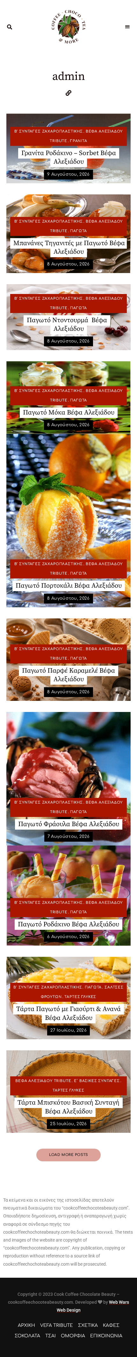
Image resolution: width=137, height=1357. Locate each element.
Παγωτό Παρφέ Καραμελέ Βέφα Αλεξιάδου (68, 675)
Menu (127, 27)
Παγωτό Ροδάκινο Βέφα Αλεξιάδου (68, 924)
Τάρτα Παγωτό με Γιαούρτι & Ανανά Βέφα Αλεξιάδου (68, 1013)
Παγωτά (78, 231)
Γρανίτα (78, 141)
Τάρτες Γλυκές (80, 997)
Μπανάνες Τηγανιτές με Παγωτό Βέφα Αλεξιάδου (69, 247)
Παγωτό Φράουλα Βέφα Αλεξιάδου (68, 824)
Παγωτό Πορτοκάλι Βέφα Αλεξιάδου (69, 586)
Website (68, 93)
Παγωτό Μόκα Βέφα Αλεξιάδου (68, 412)
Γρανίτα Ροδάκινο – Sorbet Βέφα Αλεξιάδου (68, 157)
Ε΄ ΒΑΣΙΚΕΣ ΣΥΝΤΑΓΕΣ (97, 1081)
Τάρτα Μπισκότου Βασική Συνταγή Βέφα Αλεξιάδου (68, 1107)
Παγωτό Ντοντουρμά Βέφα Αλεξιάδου (67, 324)
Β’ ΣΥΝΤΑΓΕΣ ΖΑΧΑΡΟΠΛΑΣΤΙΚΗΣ (48, 131)
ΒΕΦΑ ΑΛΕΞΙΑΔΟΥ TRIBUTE (43, 1081)
